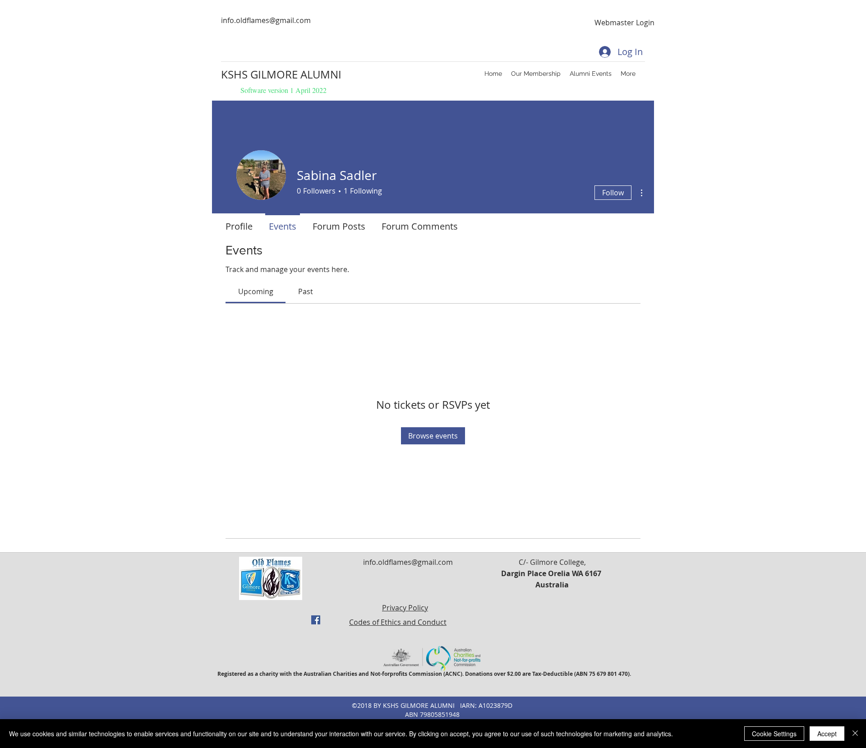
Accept (827, 733)
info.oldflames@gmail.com (266, 20)
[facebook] (315, 619)
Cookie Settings (774, 733)
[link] (255, 291)
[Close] (855, 733)
